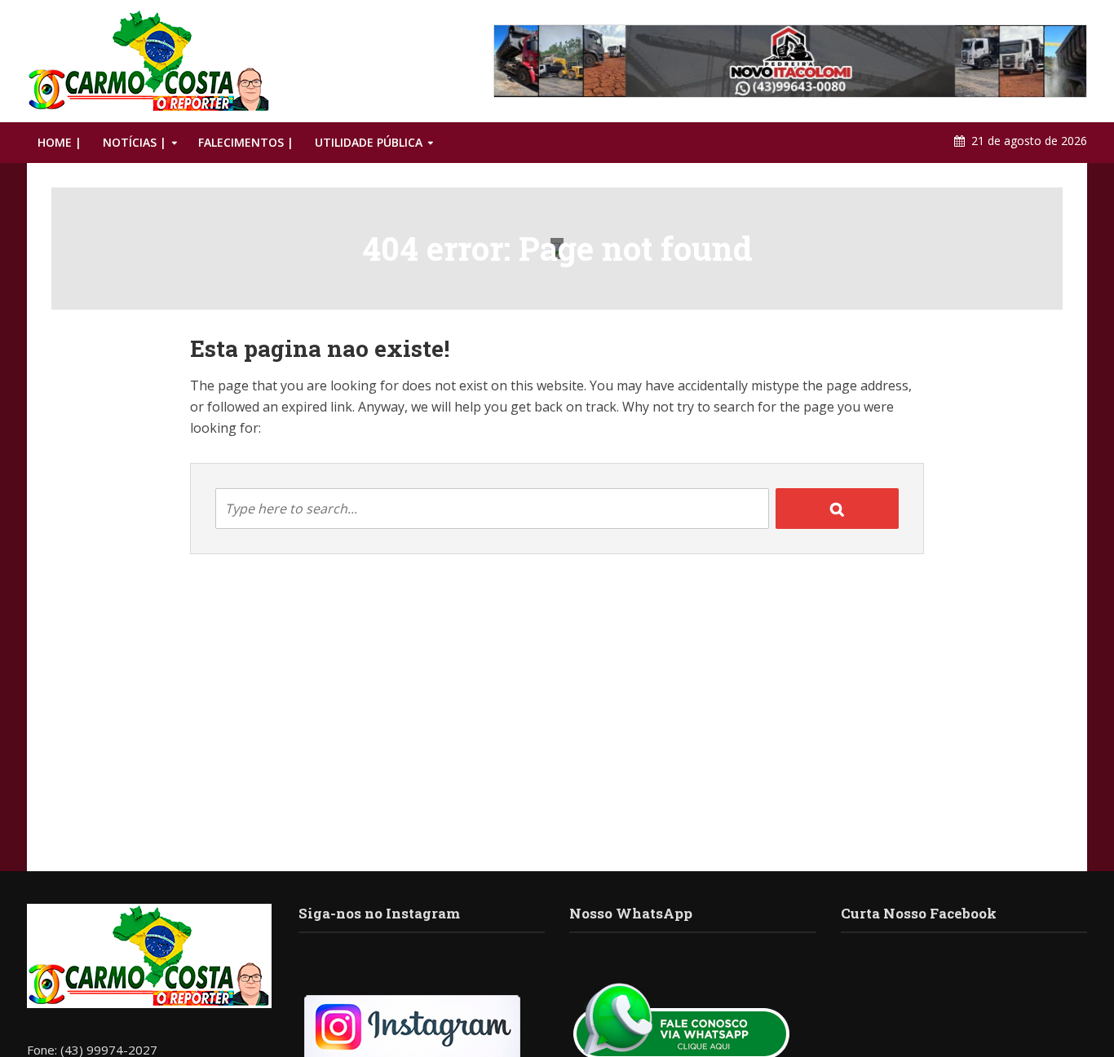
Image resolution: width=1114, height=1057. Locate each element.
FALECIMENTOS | (246, 142)
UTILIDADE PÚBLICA (368, 142)
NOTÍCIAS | (134, 142)
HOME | (60, 142)
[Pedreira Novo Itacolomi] (790, 61)
